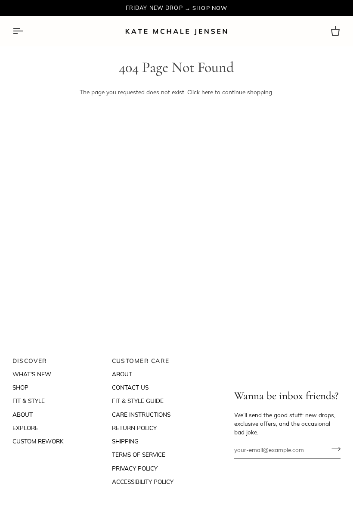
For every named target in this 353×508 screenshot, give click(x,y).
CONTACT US (130, 387)
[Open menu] (25, 31)
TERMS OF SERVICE (138, 454)
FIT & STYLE (28, 400)
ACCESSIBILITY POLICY (142, 481)
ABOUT (22, 414)
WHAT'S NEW (31, 374)
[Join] (333, 448)
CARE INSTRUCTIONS (141, 414)
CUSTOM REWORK (38, 441)
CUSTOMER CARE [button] (140, 360)
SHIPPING (125, 441)
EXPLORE (25, 428)
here (207, 92)
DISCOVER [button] (29, 360)
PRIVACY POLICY (135, 468)
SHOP (20, 387)
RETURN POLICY (134, 428)
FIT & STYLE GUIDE (138, 400)
